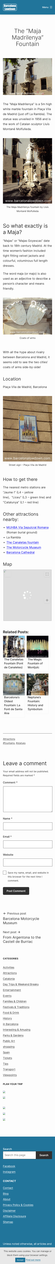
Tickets (7, 1058)
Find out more (33, 1259)
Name (7, 818)
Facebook (9, 1166)
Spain (6, 1052)
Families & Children (15, 1001)
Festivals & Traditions (16, 1007)
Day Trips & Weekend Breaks (21, 984)
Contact (8, 1187)
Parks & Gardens (13, 1035)
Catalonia (9, 978)
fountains (9, 743)
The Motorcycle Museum (23, 547)
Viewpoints (10, 1075)
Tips (5, 1063)
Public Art (9, 1040)
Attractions (9, 738)
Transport (9, 1069)
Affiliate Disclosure (14, 1216)
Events (7, 995)
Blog (6, 1193)
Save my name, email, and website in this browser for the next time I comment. (28, 876)
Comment (10, 782)
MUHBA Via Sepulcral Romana (27, 527)
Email (7, 836)
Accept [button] (20, 1260)
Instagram (9, 1171)
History (7, 1018)
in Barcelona (10, 1024)
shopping (9, 1046)
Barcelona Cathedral (20, 552)
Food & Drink (11, 1012)
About (6, 1199)
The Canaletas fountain (22, 542)
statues (21, 743)
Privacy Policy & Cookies (18, 1204)
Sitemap (8, 1221)
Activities (8, 967)
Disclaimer (9, 1210)
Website (8, 854)
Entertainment (12, 990)
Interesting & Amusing (16, 1029)
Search (7, 1149)
